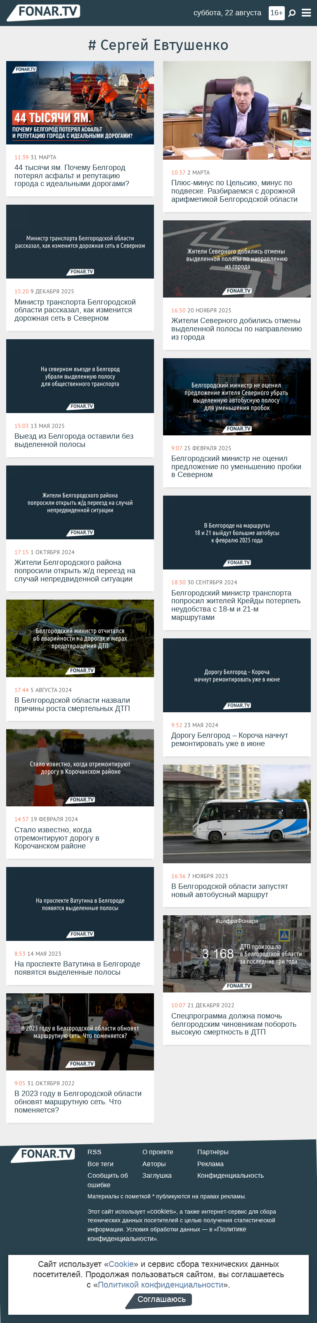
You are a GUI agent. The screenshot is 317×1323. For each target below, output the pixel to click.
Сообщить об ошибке (108, 1180)
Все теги (101, 1164)
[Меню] (306, 13)
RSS (95, 1152)
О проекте (157, 1152)
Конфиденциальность (230, 1175)
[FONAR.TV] (43, 13)
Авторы (154, 1164)
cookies (161, 1211)
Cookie (121, 1264)
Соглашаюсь (161, 1299)
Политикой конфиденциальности (160, 1284)
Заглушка (157, 1175)
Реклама (210, 1164)
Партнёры (213, 1152)
